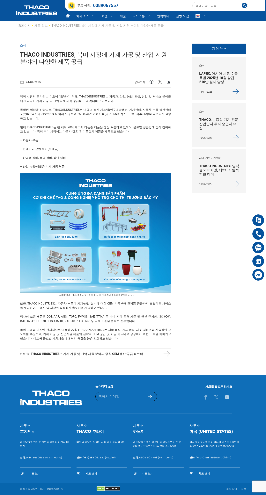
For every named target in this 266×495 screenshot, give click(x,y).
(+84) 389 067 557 (93, 457)
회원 (104, 16)
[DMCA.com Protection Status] (108, 489)
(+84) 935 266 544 (37, 457)
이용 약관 (231, 489)
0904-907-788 (148, 457)
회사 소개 (82, 16)
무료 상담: (97, 5)
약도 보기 (204, 473)
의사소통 (138, 16)
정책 (243, 489)
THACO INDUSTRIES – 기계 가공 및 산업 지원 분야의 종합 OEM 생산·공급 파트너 (87, 354)
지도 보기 (35, 473)
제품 (123, 16)
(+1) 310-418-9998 (206, 457)
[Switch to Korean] (201, 16)
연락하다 (163, 16)
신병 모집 (182, 16)
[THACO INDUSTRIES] (36, 10)
